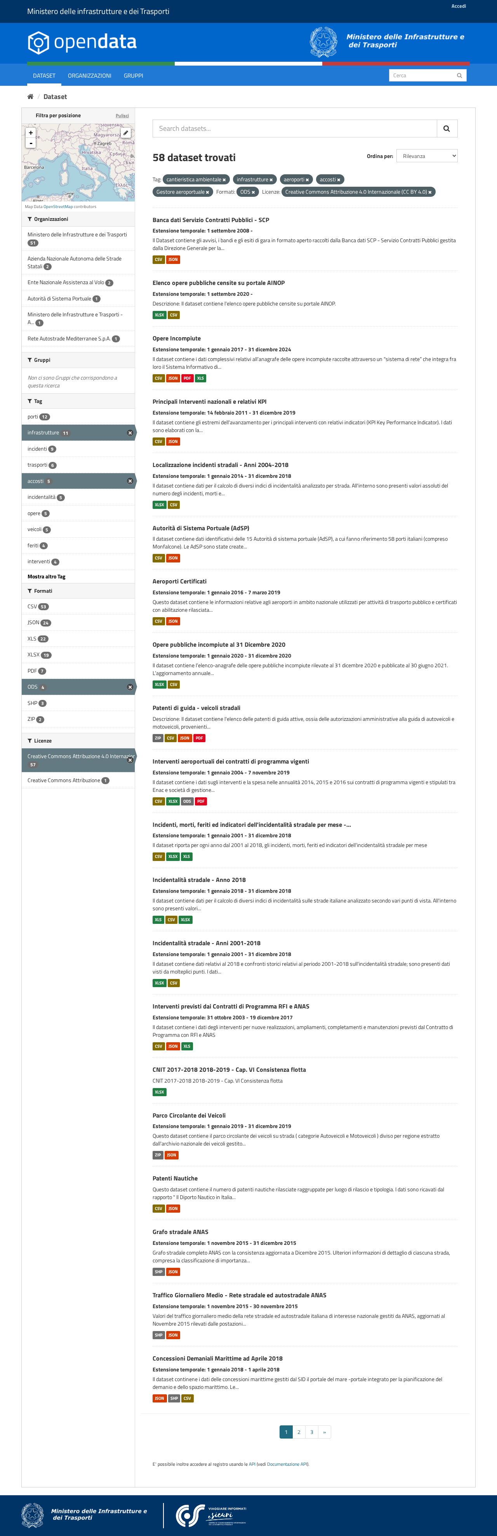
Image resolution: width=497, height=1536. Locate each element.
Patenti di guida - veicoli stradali (196, 707)
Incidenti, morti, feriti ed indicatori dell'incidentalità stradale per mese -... (252, 824)
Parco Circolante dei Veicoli (189, 1115)
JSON (173, 259)
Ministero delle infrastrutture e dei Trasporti (98, 11)
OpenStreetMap (58, 206)
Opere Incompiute (177, 338)
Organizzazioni (89, 75)
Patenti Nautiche (175, 1178)
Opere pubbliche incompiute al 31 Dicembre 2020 (219, 644)
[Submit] (459, 74)
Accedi (459, 6)
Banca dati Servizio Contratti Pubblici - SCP (211, 219)
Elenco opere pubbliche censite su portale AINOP (219, 282)
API (252, 1464)
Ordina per (379, 156)
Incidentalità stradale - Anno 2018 (199, 879)
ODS (187, 801)
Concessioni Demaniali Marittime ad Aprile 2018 (218, 1358)
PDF (187, 378)
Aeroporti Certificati (180, 581)
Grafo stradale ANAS (181, 1231)
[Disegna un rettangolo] (126, 133)
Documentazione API (287, 1464)
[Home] (30, 96)
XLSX (159, 315)
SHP (158, 1272)
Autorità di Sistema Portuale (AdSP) (201, 528)
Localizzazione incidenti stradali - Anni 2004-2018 (220, 464)
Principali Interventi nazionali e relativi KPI (210, 401)
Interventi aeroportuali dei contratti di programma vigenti (231, 761)
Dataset (44, 75)
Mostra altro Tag (46, 576)
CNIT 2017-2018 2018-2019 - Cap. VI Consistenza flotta (229, 1069)
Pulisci (122, 115)
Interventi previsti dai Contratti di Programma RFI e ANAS (231, 1006)
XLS (200, 378)
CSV (158, 259)
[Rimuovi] (224, 180)
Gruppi (133, 75)
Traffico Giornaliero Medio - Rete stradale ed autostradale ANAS (240, 1295)
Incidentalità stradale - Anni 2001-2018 (207, 943)
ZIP (158, 738)
